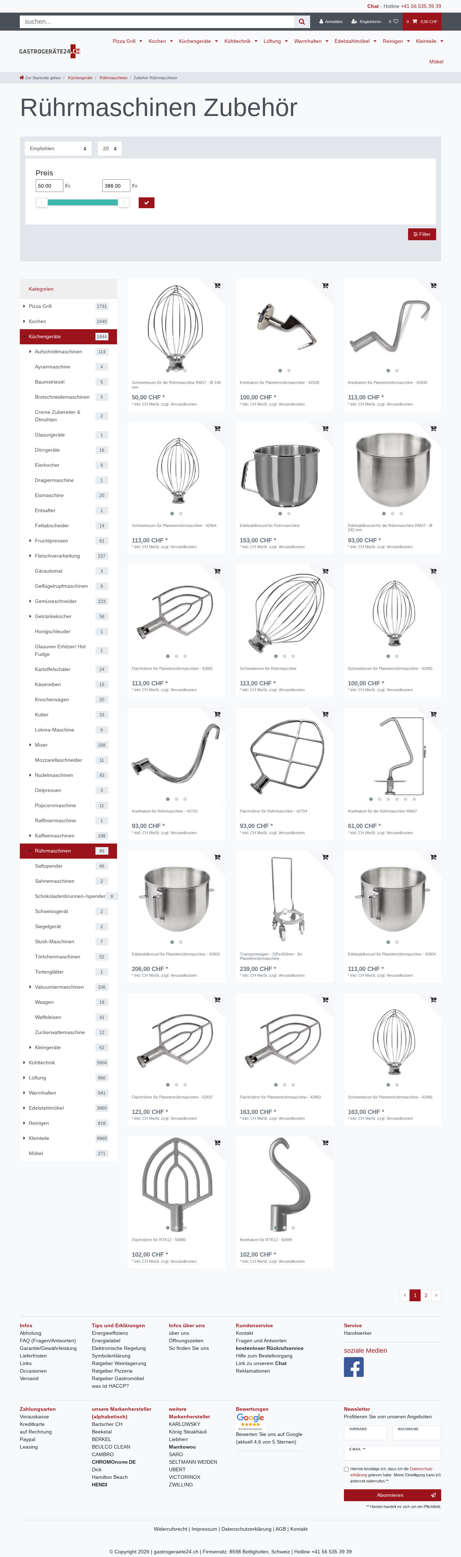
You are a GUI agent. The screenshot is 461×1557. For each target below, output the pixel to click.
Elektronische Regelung (119, 1348)
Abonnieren (390, 1495)
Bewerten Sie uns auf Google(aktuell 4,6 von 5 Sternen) (269, 1438)
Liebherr (178, 1439)
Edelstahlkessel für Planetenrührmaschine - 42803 (176, 954)
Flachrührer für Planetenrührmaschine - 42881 (172, 668)
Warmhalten (308, 41)
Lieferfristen (33, 1356)
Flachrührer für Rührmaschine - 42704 (273, 811)
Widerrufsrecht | (173, 1529)
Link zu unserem (261, 1363)
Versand (29, 1378)
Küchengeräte (195, 41)
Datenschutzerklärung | (248, 1529)
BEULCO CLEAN (111, 1447)
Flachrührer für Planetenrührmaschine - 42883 (280, 1097)
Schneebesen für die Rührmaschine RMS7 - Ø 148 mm (176, 384)
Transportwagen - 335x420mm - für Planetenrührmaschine (271, 956)
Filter (424, 234)
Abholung (30, 1333)
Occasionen (33, 1371)
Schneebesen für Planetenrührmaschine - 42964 (174, 525)
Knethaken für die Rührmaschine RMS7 (382, 811)
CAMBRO (103, 1454)
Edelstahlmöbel (353, 41)
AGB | (283, 1529)
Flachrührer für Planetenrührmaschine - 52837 (172, 1097)
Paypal (27, 1439)
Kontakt (244, 1333)
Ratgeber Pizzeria (112, 1371)
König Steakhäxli (188, 1432)
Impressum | (206, 1529)
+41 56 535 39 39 (421, 6)
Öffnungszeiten (186, 1340)
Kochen (158, 41)
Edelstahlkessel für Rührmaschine (270, 525)
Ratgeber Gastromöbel (118, 1378)
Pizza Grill (125, 41)
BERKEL (101, 1439)
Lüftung (273, 41)
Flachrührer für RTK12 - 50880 (159, 1240)
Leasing (29, 1447)
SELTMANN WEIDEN (193, 1462)
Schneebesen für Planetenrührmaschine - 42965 (390, 668)
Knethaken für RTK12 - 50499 (266, 1240)
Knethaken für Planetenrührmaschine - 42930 (387, 382)
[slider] (42, 202)
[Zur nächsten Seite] (436, 1295)
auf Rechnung (36, 1432)
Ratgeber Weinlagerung (119, 1363)
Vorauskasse (34, 1416)
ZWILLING (181, 1484)
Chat (373, 6)
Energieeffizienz (110, 1333)
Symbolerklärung (111, 1356)
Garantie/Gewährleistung (48, 1348)
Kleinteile (427, 41)
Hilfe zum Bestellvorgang (264, 1356)
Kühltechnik (238, 41)
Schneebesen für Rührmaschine (268, 668)
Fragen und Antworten (261, 1340)
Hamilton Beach (110, 1477)
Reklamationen (253, 1371)
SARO (176, 1454)
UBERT (177, 1469)
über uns (179, 1333)
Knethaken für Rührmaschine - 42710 (164, 811)
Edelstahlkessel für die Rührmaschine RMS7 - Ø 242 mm (390, 527)
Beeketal (102, 1432)
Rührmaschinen (113, 78)
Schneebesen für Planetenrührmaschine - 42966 (390, 1097)
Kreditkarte (32, 1424)
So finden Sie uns (189, 1348)
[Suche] (302, 21)
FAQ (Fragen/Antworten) (48, 1340)
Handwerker (358, 1333)
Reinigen (393, 41)
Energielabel (106, 1340)
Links (26, 1363)
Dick (97, 1469)
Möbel (436, 61)
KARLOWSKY (184, 1424)
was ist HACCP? (110, 1386)
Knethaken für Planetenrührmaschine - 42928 (279, 382)
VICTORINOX (184, 1477)
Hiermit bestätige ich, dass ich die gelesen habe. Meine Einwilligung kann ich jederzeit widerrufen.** (395, 1475)
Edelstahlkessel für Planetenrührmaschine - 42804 (392, 954)
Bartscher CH (107, 1424)
